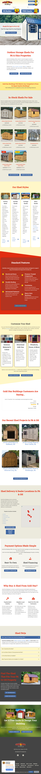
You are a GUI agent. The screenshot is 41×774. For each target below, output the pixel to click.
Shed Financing (27, 556)
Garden (16, 66)
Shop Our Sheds (13, 73)
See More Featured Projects (20, 482)
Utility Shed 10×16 (7, 143)
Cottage (20, 66)
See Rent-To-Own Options (10, 574)
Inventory (23, 768)
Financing (35, 768)
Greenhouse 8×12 (34, 143)
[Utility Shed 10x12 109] (7, 113)
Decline (36, 771)
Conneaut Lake (6, 521)
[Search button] (28, 7)
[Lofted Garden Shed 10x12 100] (34, 113)
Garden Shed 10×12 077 (20, 143)
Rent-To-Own (13, 556)
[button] (28, 519)
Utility (13, 66)
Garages (17, 768)
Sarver (4, 526)
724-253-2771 (18, 755)
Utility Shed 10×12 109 (7, 121)
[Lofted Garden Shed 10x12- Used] (7, 156)
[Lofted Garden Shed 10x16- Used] (20, 156)
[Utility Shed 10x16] (7, 135)
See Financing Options (30, 574)
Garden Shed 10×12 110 (20, 121)
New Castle (5, 524)
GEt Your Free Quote (10, 696)
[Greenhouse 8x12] (34, 135)
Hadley (4, 523)
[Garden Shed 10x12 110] (20, 113)
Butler (4, 518)
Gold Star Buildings (8, 763)
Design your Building (26, 736)
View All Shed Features (20, 305)
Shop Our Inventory (14, 174)
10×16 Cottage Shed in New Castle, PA (30, 448)
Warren (4, 527)
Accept (31, 771)
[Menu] (38, 2)
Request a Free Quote (14, 375)
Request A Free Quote (11, 32)
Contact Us (23, 755)
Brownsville (5, 520)
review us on (8, 769)
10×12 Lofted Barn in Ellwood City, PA (10, 474)
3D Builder (8, 328)
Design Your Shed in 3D (26, 73)
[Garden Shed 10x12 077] (20, 135)
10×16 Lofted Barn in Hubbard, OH (10, 448)
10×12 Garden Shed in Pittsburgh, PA (30, 474)
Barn (26, 66)
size (16, 369)
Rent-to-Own (29, 768)
